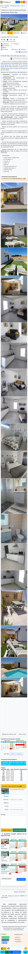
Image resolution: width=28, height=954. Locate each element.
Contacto (17, 937)
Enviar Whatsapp (19, 830)
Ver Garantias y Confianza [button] (19, 58)
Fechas (6, 809)
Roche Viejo (8, 65)
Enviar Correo (6, 830)
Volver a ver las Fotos (19, 892)
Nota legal (17, 939)
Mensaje (3, 814)
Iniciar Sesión (21, 879)
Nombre (6, 796)
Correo (6, 806)
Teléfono (6, 803)
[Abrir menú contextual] (26, 2)
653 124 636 (24, 52)
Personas (5, 799)
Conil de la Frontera (12, 68)
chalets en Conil (12, 895)
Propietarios (18, 941)
